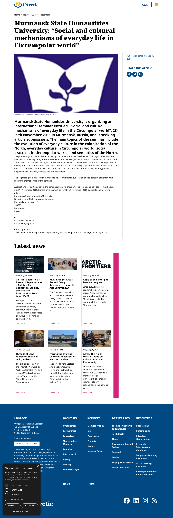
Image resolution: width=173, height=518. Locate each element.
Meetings (68, 464)
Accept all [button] (12, 506)
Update (91, 446)
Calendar (67, 449)
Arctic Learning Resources (144, 465)
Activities (121, 418)
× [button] (38, 466)
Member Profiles (96, 425)
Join (89, 430)
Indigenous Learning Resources (146, 457)
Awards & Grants (120, 467)
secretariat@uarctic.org (27, 443)
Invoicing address (22, 438)
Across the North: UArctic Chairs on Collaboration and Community (93, 358)
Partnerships (69, 430)
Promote (92, 441)
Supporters (68, 436)
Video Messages (71, 469)
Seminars (116, 457)
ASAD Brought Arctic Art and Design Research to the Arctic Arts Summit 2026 (62, 283)
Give (145, 4)
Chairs (115, 439)
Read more (20, 323)
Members (94, 418)
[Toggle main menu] (156, 4)
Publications (142, 425)
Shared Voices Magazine (70, 442)
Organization (69, 425)
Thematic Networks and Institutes (122, 427)
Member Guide (95, 451)
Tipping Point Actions (122, 462)
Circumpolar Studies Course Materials (146, 473)
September (45, 14)
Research (116, 452)
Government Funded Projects (122, 446)
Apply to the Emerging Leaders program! (95, 281)
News (26, 14)
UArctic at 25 (69, 454)
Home (17, 14)
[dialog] (22, 489)
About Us (70, 418)
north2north (118, 434)
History (66, 459)
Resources (144, 418)
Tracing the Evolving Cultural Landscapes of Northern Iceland (62, 356)
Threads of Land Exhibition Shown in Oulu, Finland (27, 356)
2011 (34, 14)
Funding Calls (143, 430)
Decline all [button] (30, 506)
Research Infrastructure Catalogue (143, 447)
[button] (21, 511)
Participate (93, 436)
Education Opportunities (143, 437)
